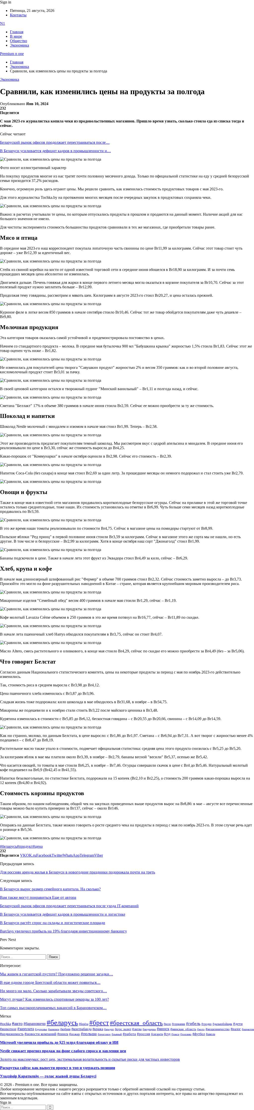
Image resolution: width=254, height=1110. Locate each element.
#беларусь (8, 846)
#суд (167, 1034)
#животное (8, 1029)
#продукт (25, 846)
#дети (238, 1024)
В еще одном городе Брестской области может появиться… (50, 982)
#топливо (185, 1034)
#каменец (53, 1029)
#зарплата (25, 1029)
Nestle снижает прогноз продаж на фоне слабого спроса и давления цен (63, 1051)
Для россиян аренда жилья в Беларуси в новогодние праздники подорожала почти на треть (77, 872)
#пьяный (117, 1034)
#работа (129, 1034)
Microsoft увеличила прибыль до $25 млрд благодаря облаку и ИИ (59, 1042)
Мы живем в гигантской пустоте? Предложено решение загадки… (56, 974)
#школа (210, 1034)
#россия (143, 1034)
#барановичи (35, 1024)
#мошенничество (218, 1029)
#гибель (193, 1023)
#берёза (83, 1024)
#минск (163, 1029)
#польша (89, 1033)
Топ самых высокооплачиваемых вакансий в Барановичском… (53, 1008)
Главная (16, 32)
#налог (236, 1029)
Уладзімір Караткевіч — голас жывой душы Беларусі (48, 1076)
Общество (18, 41)
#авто (17, 1023)
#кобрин (65, 1029)
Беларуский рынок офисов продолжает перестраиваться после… (55, 142)
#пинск (62, 1034)
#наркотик (248, 1029)
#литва (137, 1029)
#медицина (149, 1029)
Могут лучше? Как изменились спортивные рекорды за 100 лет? (54, 999)
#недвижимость (12, 1034)
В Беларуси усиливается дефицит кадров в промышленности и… (55, 151)
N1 (2, 23)
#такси (175, 1034)
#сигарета (157, 1034)
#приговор (104, 1034)
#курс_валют (123, 1029)
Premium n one (12, 54)
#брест (99, 1022)
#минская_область (183, 1029)
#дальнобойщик (222, 1024)
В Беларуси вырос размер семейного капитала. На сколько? (50, 889)
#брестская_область (136, 1023)
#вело (167, 1024)
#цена (38, 846)
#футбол (198, 1034)
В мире (16, 36)
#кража (98, 1029)
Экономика (19, 45)
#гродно (206, 1024)
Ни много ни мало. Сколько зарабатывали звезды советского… (53, 991)
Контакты (18, 15)
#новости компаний (40, 1034)
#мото (201, 1029)
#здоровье (41, 1029)
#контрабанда (81, 1029)
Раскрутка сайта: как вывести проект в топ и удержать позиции (57, 1068)
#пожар (74, 1034)
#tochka (5, 1024)
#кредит (109, 1029)
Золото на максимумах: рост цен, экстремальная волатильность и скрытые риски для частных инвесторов (90, 1059)
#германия (178, 1024)
